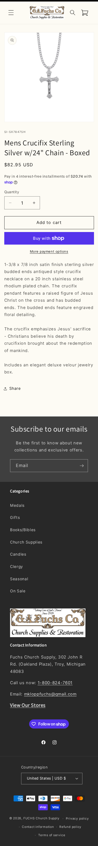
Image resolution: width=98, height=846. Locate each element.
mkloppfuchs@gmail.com (50, 694)
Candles (18, 554)
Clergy (16, 566)
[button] (11, 13)
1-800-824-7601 (55, 682)
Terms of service (51, 835)
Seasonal (19, 578)
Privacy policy (77, 818)
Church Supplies (26, 542)
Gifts (15, 517)
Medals (17, 505)
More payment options (49, 251)
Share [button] (15, 388)
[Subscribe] (82, 465)
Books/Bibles (23, 529)
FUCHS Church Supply (41, 818)
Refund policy (70, 827)
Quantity (11, 192)
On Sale (18, 591)
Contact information (38, 827)
